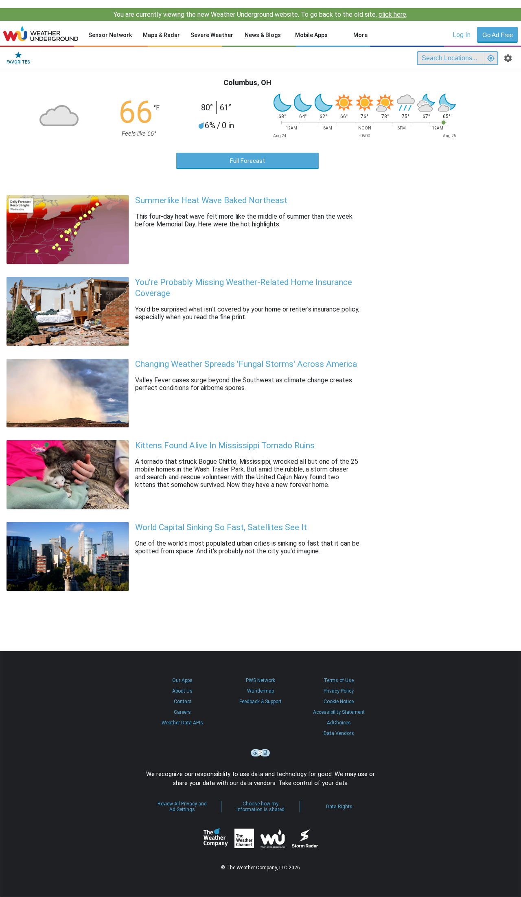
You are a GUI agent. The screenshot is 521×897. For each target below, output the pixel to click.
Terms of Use (339, 680)
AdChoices (339, 723)
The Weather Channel (244, 838)
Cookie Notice (339, 701)
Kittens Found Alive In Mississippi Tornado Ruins (225, 445)
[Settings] (508, 58)
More (360, 35)
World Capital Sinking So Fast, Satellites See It (221, 527)
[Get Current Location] (490, 58)
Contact (182, 701)
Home (41, 33)
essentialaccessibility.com (260, 753)
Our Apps (182, 680)
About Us (182, 691)
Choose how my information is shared (260, 806)
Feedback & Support (260, 701)
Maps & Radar (161, 35)
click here (392, 14)
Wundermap (260, 691)
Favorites (18, 62)
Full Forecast (247, 160)
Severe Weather (211, 35)
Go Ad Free (497, 34)
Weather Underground (272, 838)
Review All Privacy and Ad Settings (182, 806)
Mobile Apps (311, 35)
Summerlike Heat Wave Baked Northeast (211, 200)
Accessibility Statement (339, 712)
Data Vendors (339, 733)
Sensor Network (110, 35)
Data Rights (339, 806)
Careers (182, 712)
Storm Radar (304, 838)
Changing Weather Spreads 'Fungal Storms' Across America (246, 364)
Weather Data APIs (182, 723)
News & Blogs (263, 35)
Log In (462, 35)
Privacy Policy (339, 691)
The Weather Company (216, 838)
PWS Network (260, 680)
